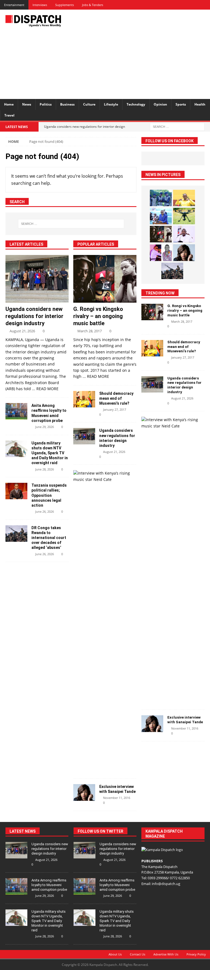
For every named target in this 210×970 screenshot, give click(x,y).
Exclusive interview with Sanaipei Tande (185, 719)
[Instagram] (195, 5)
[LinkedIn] (186, 5)
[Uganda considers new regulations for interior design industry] (37, 279)
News (26, 104)
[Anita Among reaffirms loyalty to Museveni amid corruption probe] (16, 411)
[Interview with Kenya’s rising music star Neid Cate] (102, 476)
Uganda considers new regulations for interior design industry (34, 316)
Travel (9, 115)
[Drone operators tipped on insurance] (184, 216)
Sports (181, 104)
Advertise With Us (165, 954)
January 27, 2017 (114, 409)
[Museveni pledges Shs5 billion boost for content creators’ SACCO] (184, 234)
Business (67, 104)
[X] (176, 5)
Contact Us (137, 954)
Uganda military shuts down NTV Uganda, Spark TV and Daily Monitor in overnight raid (49, 453)
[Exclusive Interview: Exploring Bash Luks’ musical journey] (161, 253)
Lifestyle (111, 104)
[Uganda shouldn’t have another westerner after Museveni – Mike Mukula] (184, 198)
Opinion (160, 104)
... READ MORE (45, 388)
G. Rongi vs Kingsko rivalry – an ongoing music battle (98, 316)
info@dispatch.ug (166, 883)
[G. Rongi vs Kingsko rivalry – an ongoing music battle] (104, 279)
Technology (136, 104)
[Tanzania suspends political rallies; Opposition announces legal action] (16, 491)
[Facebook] (167, 5)
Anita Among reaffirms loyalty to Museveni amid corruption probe (49, 885)
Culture (89, 104)
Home (9, 104)
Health (199, 104)
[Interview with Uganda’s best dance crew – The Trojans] (161, 198)
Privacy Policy (196, 954)
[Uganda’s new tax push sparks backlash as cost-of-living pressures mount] (161, 216)
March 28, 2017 (89, 330)
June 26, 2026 (44, 511)
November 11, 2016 (116, 798)
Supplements (64, 5)
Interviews (40, 5)
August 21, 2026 (22, 330)
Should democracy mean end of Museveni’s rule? (116, 398)
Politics (46, 104)
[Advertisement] (143, 53)
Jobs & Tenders (92, 5)
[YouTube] (205, 5)
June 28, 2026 (44, 469)
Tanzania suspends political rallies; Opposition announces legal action (49, 495)
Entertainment (14, 5)
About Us (115, 954)
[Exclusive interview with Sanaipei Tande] (84, 792)
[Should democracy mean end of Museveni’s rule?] (84, 399)
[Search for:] (177, 126)
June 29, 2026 (44, 427)
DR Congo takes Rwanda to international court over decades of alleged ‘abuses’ (48, 538)
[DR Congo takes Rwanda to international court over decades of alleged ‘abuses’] (16, 533)
